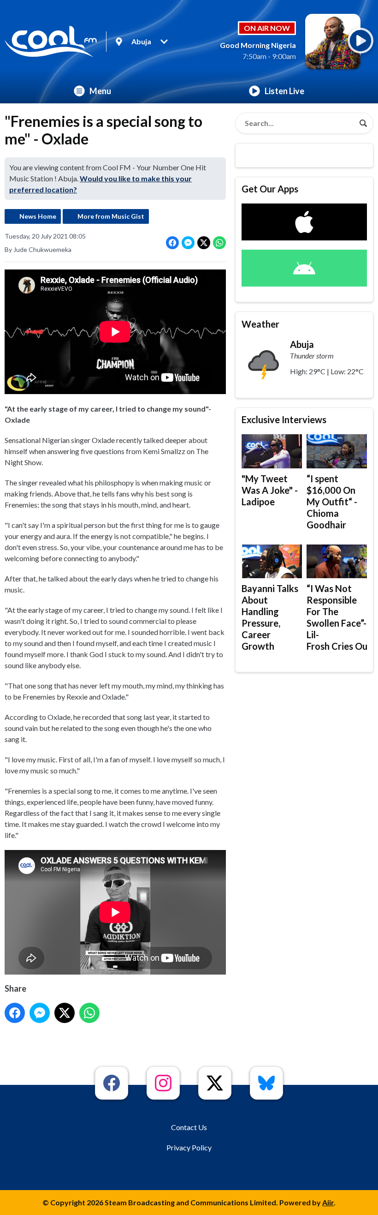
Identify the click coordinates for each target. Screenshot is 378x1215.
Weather (260, 323)
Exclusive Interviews (284, 419)
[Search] (363, 123)
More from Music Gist (110, 216)
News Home (37, 216)
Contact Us (189, 1127)
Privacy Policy (189, 1147)
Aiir (328, 1202)
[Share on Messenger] (188, 242)
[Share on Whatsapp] (219, 242)
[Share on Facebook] (172, 242)
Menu (100, 91)
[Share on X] (203, 242)
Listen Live (284, 91)
